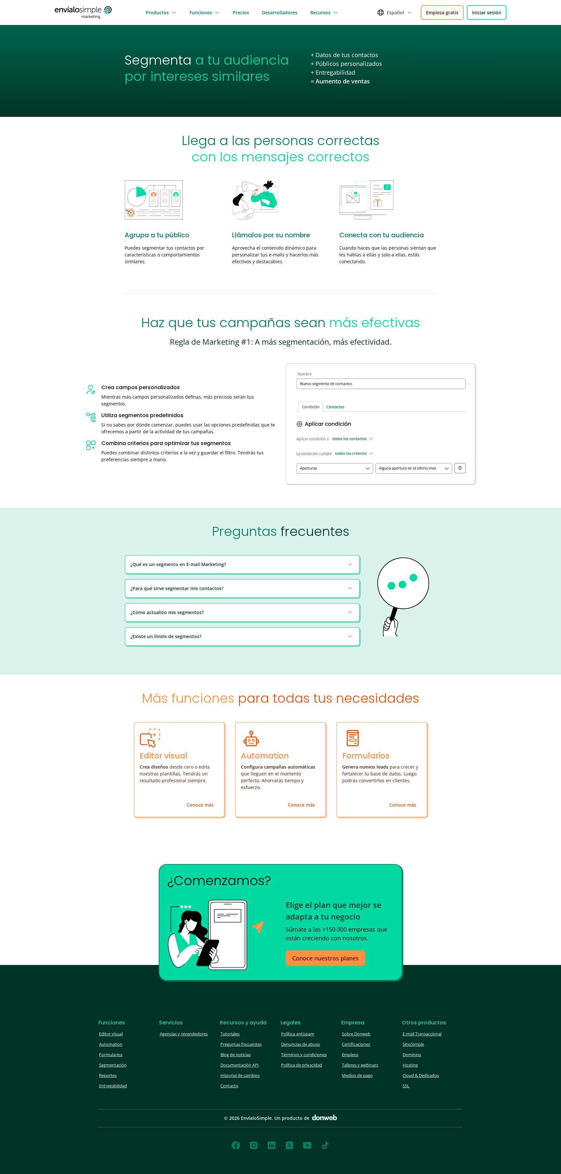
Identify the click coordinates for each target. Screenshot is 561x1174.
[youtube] (307, 1145)
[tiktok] (325, 1145)
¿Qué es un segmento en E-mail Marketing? (178, 564)
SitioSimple (413, 1044)
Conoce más (200, 805)
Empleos (350, 1054)
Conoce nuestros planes (325, 958)
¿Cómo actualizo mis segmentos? (167, 612)
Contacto (229, 1086)
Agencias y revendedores (184, 1034)
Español (395, 12)
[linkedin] (272, 1145)
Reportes (108, 1075)
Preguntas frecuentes (241, 1044)
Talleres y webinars (360, 1065)
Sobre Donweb (356, 1034)
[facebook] (236, 1145)
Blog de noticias (235, 1054)
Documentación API (239, 1065)
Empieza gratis (442, 12)
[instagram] (254, 1145)
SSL (406, 1086)
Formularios (110, 1054)
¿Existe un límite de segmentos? (166, 636)
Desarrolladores (279, 12)
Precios (241, 12)
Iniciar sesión (486, 12)
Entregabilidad (113, 1086)
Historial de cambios (240, 1075)
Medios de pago (357, 1075)
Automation (110, 1044)
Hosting (410, 1065)
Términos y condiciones (304, 1054)
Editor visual (111, 1034)
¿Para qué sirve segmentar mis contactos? (177, 588)
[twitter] (289, 1145)
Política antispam (297, 1034)
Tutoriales (230, 1034)
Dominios (412, 1054)
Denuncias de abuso (300, 1044)
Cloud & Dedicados (421, 1075)
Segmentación (113, 1065)
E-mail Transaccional (422, 1034)
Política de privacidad (301, 1065)
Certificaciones (356, 1044)
